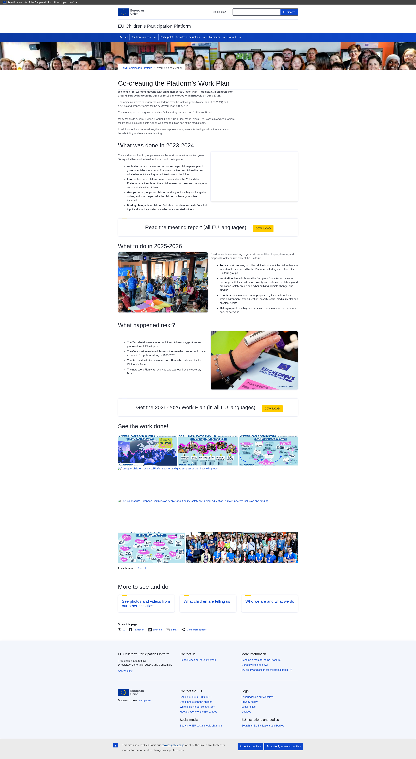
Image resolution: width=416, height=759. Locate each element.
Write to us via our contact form (197, 706)
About (232, 37)
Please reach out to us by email (198, 660)
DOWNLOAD (263, 228)
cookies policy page (173, 745)
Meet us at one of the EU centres (198, 711)
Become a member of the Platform (260, 660)
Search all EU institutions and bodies (262, 725)
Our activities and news (254, 664)
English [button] (221, 12)
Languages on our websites (257, 697)
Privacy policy (249, 702)
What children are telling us (207, 601)
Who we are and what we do (269, 601)
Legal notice (248, 706)
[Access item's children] (154, 37)
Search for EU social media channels (201, 725)
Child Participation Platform (136, 68)
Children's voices (141, 37)
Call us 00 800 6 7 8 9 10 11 (196, 697)
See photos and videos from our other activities (146, 603)
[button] (122, 630)
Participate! (166, 37)
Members (214, 37)
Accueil (123, 37)
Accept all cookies (250, 746)
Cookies (246, 711)
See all (142, 568)
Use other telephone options (196, 702)
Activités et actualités (188, 37)
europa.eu (145, 700)
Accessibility (125, 671)
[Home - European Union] (131, 12)
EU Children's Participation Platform (143, 654)
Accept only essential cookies (284, 746)
